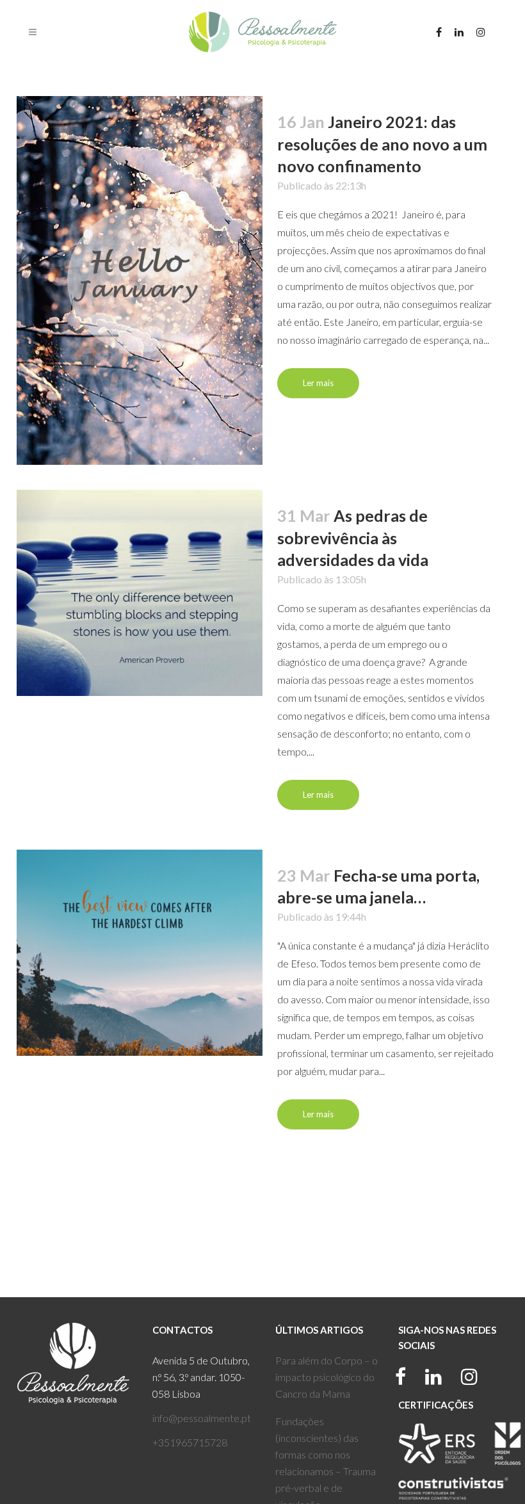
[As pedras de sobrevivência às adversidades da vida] (139, 593)
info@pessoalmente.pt (201, 1418)
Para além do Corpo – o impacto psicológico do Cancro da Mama (326, 1377)
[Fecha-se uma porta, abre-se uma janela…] (139, 953)
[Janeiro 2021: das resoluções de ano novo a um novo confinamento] (139, 280)
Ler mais (318, 383)
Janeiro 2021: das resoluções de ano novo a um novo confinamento (382, 143)
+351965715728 (189, 1442)
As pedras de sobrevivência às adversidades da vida (352, 537)
